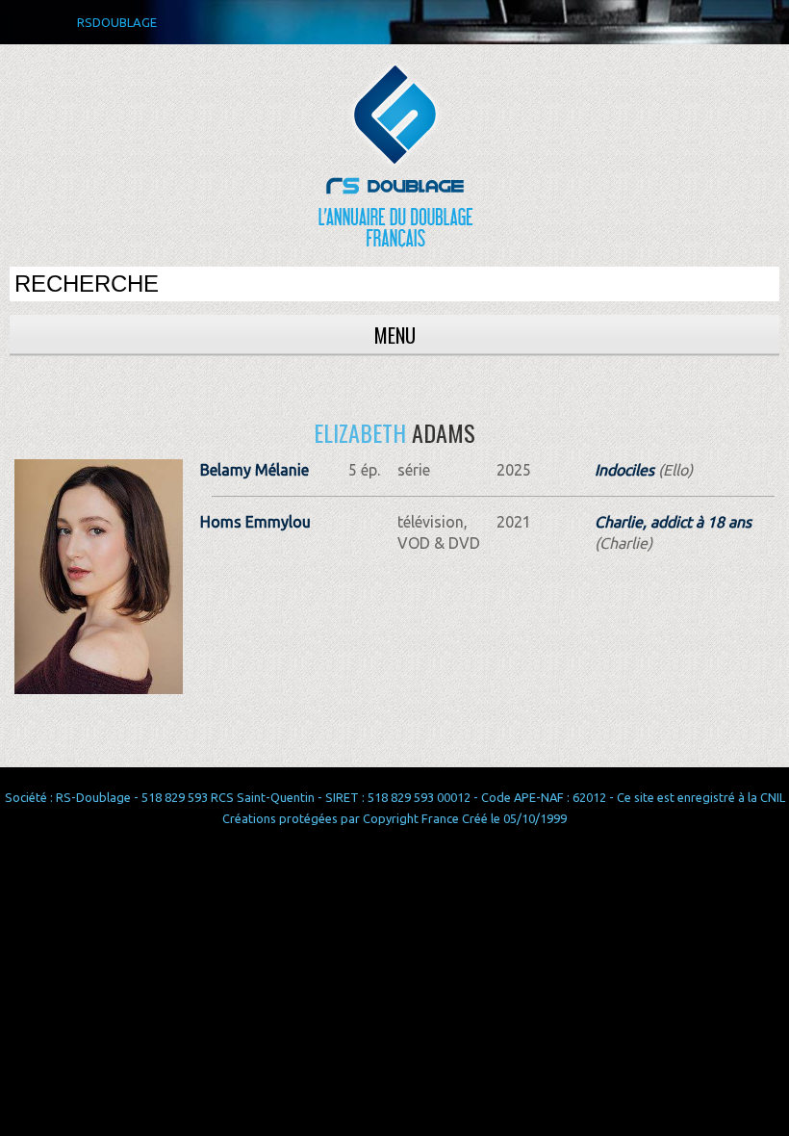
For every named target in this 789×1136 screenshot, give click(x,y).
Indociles (624, 469)
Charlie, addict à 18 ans (673, 521)
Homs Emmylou (255, 521)
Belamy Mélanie (254, 469)
